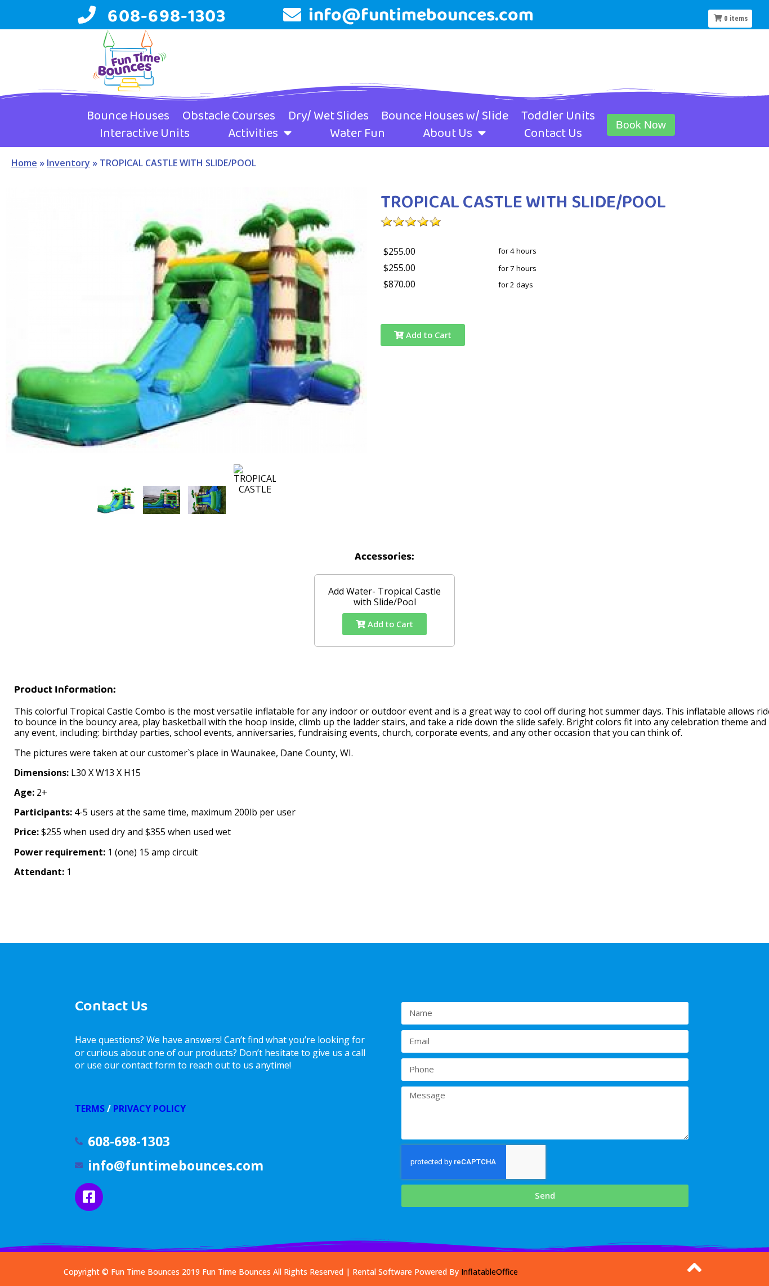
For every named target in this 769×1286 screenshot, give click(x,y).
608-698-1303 (167, 15)
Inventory (68, 163)
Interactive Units (145, 133)
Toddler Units (558, 115)
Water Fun (357, 133)
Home (24, 163)
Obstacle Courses (228, 115)
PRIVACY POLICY (149, 1108)
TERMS (90, 1108)
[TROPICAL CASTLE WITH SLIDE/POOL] (116, 500)
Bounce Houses (128, 115)
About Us (447, 133)
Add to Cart (427, 334)
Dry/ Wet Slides (328, 115)
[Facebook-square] (89, 1197)
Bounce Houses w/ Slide (444, 115)
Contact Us (553, 133)
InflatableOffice (489, 1271)
